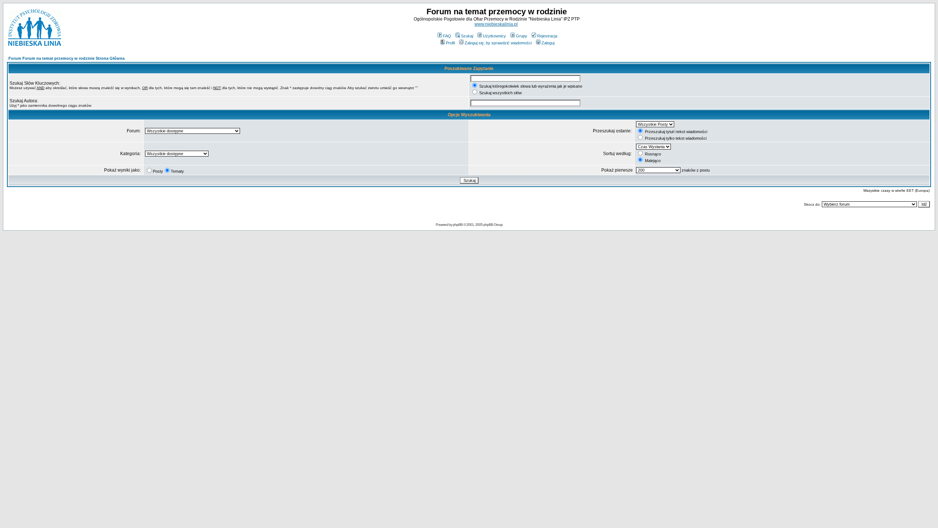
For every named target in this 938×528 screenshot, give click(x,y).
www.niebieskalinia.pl (496, 24)
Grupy (521, 36)
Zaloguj (548, 43)
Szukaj (467, 36)
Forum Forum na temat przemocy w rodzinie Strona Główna (66, 58)
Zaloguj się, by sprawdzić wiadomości (498, 43)
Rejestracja (547, 36)
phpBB (458, 225)
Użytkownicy (494, 36)
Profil (450, 43)
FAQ (447, 36)
